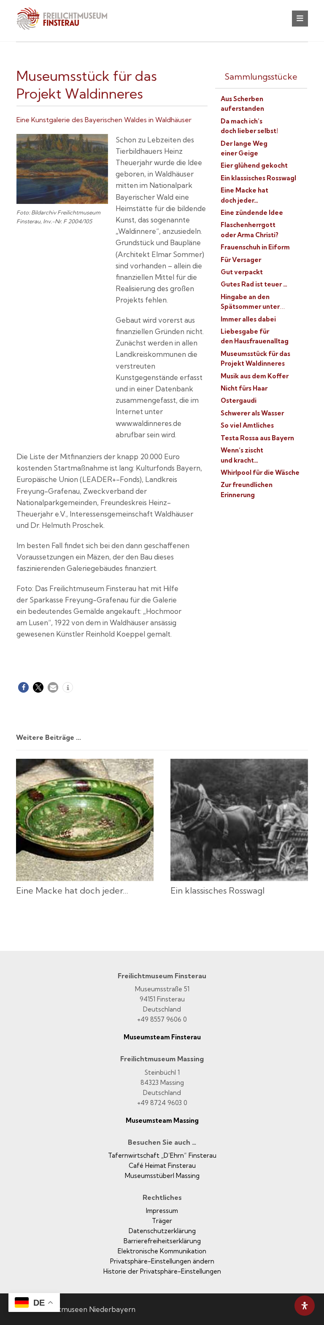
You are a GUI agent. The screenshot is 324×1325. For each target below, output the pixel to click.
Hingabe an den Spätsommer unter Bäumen (250, 307)
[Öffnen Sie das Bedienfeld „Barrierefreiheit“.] (304, 1306)
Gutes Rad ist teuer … (254, 284)
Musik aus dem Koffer (255, 376)
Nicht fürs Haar (244, 388)
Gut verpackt (242, 272)
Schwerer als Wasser (252, 413)
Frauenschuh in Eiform (255, 247)
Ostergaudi (238, 400)
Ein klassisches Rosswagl (258, 178)
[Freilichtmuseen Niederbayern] (66, 24)
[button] (300, 19)
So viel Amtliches (247, 425)
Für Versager (241, 260)
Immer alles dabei (248, 319)
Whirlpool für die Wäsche (260, 472)
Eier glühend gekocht (254, 165)
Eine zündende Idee (252, 213)
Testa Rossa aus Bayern (257, 438)
